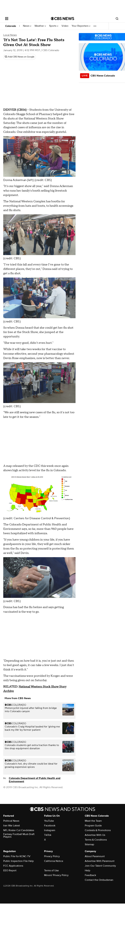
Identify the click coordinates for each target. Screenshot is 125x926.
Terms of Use (51, 870)
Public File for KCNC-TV (16, 856)
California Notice (53, 861)
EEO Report (9, 870)
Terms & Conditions (96, 839)
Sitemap (89, 844)
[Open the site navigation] (24, 18)
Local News (10, 35)
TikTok (47, 835)
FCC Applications (13, 865)
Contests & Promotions (98, 830)
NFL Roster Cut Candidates (18, 830)
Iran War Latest (11, 825)
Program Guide (93, 825)
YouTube (49, 821)
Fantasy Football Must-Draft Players (19, 835)
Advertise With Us (95, 835)
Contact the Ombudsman (99, 880)
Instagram (49, 830)
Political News (11, 821)
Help (87, 870)
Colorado (10, 26)
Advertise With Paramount (99, 861)
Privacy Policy (52, 856)
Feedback (90, 875)
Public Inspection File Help (18, 861)
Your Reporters (80, 26)
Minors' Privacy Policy (56, 875)
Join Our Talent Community (100, 865)
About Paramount (95, 856)
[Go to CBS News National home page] (62, 18)
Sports (53, 26)
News (26, 26)
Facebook (49, 825)
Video (65, 26)
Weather (40, 26)
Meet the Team (93, 821)
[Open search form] (117, 18)
